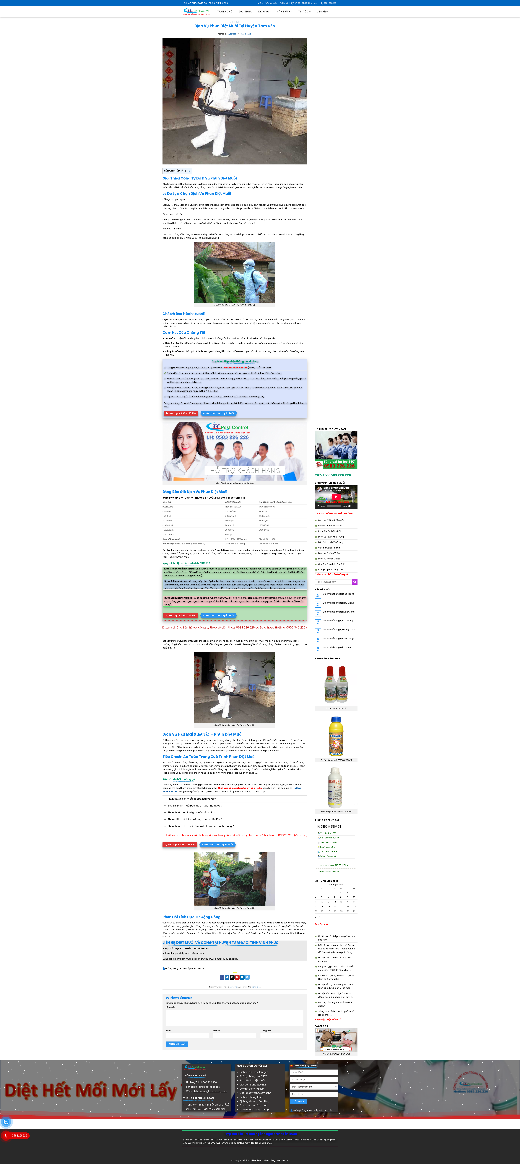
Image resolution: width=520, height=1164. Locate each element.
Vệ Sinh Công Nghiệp (329, 547)
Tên (168, 1030)
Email (216, 1030)
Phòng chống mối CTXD (253, 1076)
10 (354, 897)
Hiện (188, 171)
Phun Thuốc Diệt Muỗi (329, 531)
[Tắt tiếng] (349, 506)
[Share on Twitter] (227, 977)
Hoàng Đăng (245, 34)
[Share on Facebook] (222, 977)
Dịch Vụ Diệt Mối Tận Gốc (331, 520)
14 (335, 901)
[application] (336, 497)
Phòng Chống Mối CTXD (330, 525)
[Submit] (355, 582)
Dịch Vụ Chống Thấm (329, 553)
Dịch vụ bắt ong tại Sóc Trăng (338, 594)
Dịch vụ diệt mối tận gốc (254, 1072)
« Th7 (317, 917)
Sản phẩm (283, 11)
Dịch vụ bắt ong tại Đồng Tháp (339, 629)
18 (316, 906)
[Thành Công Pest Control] (197, 11)
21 (335, 906)
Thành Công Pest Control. (275, 1160)
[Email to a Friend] (232, 977)
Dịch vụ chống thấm (251, 1097)
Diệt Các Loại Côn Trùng (330, 542)
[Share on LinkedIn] (242, 977)
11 (315, 901)
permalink (256, 987)
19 (322, 906)
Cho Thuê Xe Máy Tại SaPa (332, 564)
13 (328, 901)
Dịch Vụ (263, 11)
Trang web (265, 1030)
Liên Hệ (321, 11)
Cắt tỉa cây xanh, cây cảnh (255, 1093)
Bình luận (171, 1007)
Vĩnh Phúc (234, 22)
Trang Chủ (224, 11)
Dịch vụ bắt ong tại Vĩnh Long (338, 638)
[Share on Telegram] (247, 977)
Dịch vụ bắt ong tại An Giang (338, 620)
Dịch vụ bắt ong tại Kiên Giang (339, 611)
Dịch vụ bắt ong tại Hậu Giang (338, 603)
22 (341, 906)
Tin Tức (303, 11)
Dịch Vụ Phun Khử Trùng (331, 536)
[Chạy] (318, 506)
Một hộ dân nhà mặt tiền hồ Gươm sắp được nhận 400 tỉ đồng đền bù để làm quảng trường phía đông (336, 949)
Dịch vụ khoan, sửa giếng (254, 1101)
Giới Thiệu (245, 11)
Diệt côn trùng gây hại (253, 1084)
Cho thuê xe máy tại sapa (255, 1109)
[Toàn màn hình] (354, 506)
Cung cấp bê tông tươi (253, 1105)
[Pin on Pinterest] (237, 977)
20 (328, 906)
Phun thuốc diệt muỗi (252, 1080)
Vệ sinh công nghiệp (252, 1088)
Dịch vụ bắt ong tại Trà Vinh (337, 647)
